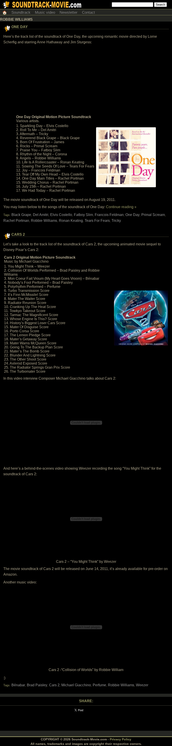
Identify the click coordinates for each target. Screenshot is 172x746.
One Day (19, 27)
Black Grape (21, 215)
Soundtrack (20, 12)
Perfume (99, 685)
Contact (88, 12)
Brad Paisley (37, 685)
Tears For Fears (97, 220)
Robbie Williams (44, 220)
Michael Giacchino (76, 685)
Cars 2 (18, 234)
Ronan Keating (71, 220)
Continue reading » (121, 207)
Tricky (116, 220)
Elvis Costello (61, 215)
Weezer (142, 685)
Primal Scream (153, 215)
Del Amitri (40, 215)
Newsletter (68, 12)
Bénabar (18, 685)
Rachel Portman (16, 220)
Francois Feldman (109, 215)
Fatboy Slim (83, 215)
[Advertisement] (86, 79)
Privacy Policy (120, 739)
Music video (45, 12)
